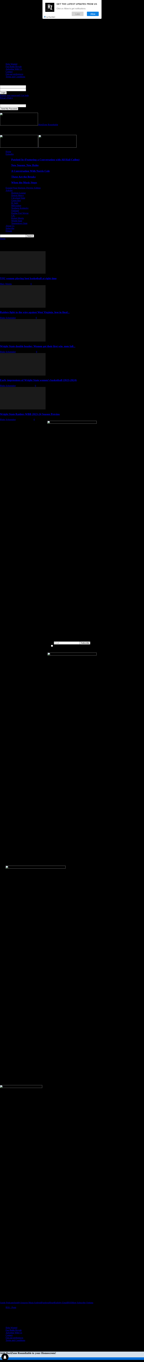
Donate (9, 231)
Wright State (16, 221)
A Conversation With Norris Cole (30, 171)
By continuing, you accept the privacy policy (73, 646)
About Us (10, 226)
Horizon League (18, 193)
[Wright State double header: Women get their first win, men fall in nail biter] (23, 341)
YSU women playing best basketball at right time (28, 278)
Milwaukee (16, 205)
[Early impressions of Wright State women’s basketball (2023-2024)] (23, 375)
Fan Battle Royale (14, 66)
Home (8, 151)
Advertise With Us (14, 69)
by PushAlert (50, 17)
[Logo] (19, 147)
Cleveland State (18, 198)
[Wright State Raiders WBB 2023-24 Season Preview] (23, 408)
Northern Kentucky (20, 208)
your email (30, 105)
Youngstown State (19, 223)
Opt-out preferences (14, 74)
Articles (9, 190)
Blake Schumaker (8, 318)
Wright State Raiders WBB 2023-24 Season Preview (30, 414)
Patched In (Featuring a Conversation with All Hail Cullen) (45, 159)
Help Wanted (11, 64)
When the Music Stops (24, 182)
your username (32, 86)
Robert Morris (17, 218)
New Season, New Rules (25, 165)
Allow (92, 13)
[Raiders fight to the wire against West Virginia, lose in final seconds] (23, 307)
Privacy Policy (6, 98)
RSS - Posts (11, 1307)
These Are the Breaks (23, 176)
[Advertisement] (33, 130)
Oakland (15, 210)
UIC (13, 215)
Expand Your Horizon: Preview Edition (23, 188)
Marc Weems (6, 284)
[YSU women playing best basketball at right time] (23, 273)
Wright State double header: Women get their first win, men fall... (37, 346)
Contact (9, 71)
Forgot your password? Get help (14, 95)
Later (77, 13)
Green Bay (16, 200)
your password (32, 89)
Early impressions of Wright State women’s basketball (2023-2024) (38, 380)
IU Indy (14, 203)
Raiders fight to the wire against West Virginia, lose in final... (35, 312)
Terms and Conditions (15, 76)
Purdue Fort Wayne (20, 213)
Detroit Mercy (17, 195)
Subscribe (10, 228)
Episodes (10, 154)
